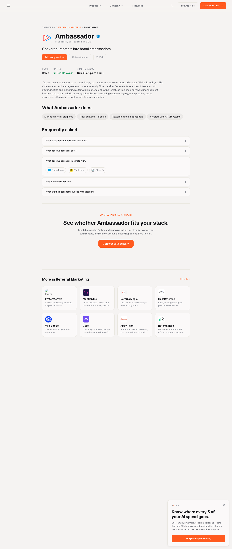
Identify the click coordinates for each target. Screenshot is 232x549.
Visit (101, 57)
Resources (137, 5)
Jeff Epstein (76, 42)
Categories (48, 27)
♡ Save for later (80, 57)
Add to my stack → (54, 57)
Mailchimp (79, 170)
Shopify (100, 170)
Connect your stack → (116, 243)
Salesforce (58, 170)
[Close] (224, 504)
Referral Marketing (69, 27)
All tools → (185, 279)
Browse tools (187, 5)
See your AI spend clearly (198, 538)
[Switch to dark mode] (172, 5)
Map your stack (211, 5)
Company (115, 5)
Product (93, 5)
